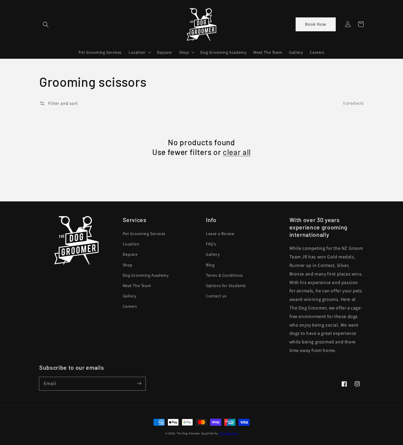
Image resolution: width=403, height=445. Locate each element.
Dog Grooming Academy (146, 275)
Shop (127, 265)
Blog (210, 265)
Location (131, 244)
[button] (45, 24)
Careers (130, 306)
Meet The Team (137, 285)
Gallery (129, 296)
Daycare (130, 254)
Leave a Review (220, 233)
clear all (237, 152)
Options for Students (226, 285)
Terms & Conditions (224, 275)
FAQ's (211, 244)
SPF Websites (228, 433)
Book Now (315, 24)
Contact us (216, 296)
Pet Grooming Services (144, 233)
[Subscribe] (138, 383)
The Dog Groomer (188, 433)
